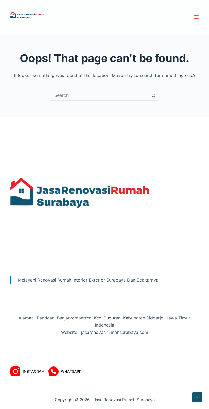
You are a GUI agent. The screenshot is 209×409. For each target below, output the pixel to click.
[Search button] (153, 95)
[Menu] (196, 17)
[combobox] (99, 95)
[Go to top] (197, 397)
